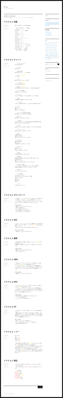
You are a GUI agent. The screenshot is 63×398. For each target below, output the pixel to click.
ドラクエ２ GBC (11, 259)
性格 (55, 55)
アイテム (55, 44)
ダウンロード (52, 45)
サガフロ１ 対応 (48, 31)
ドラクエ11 (47, 24)
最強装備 (49, 57)
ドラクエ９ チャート (49, 33)
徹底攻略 (52, 55)
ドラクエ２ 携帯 (10, 238)
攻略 (46, 57)
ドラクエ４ (56, 22)
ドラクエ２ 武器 (10, 22)
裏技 (46, 58)
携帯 (7, 244)
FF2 (50, 24)
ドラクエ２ (5, 26)
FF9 (58, 24)
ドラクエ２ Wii (10, 220)
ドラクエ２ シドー (11, 332)
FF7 (56, 24)
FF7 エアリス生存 (48, 32)
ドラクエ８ (55, 23)
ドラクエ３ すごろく (49, 35)
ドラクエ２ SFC (10, 282)
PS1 (52, 44)
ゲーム (6, 7)
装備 (58, 57)
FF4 (53, 24)
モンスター (47, 52)
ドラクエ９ (54, 50)
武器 (51, 57)
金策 (48, 58)
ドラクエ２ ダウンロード (14, 195)
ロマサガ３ (48, 25)
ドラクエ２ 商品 (10, 360)
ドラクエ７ (51, 23)
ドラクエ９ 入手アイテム (49, 34)
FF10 (46, 25)
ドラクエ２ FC (10, 307)
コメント (5, 29)
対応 (49, 55)
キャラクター (47, 45)
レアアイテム (51, 52)
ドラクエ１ (46, 22)
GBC (4, 265)
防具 (50, 58)
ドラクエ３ (53, 22)
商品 (7, 366)
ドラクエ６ (48, 23)
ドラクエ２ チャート (12, 60)
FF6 (55, 24)
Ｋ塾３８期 (46, 15)
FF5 (54, 24)
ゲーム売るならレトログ (48, 80)
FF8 (57, 24)
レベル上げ (55, 52)
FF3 (51, 24)
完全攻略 (47, 55)
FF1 (49, 24)
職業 (56, 57)
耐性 (53, 57)
